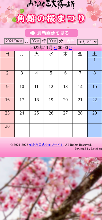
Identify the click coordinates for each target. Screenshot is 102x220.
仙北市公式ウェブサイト (46, 144)
